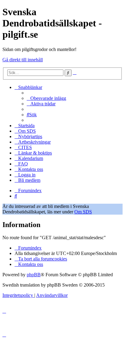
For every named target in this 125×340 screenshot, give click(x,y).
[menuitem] (46, 98)
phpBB (34, 274)
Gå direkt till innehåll (22, 59)
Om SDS (83, 211)
